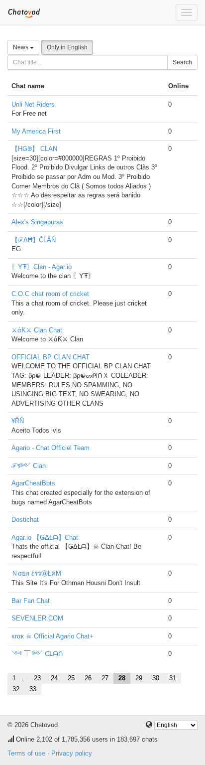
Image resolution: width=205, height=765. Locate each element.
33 (32, 689)
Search (182, 62)
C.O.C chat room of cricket (50, 294)
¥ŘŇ (17, 421)
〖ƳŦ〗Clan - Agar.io (41, 267)
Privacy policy (71, 753)
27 (105, 678)
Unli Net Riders (33, 104)
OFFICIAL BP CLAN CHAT (50, 357)
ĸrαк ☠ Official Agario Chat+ (52, 636)
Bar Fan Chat (30, 601)
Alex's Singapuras (37, 222)
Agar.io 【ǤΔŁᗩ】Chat (44, 537)
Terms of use (26, 753)
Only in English (67, 47)
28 (121, 678)
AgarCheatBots (33, 483)
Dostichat (25, 519)
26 (88, 678)
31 (172, 678)
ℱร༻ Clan (28, 465)
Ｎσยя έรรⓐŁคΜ (36, 573)
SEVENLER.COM (37, 618)
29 (138, 678)
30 (155, 678)
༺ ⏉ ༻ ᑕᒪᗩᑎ (37, 653)
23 (37, 678)
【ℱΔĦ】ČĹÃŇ (33, 240)
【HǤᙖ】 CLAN (34, 149)
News (21, 47)
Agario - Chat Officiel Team (50, 448)
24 (54, 678)
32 (15, 689)
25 (71, 678)
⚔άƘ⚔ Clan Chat (36, 330)
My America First (36, 131)
